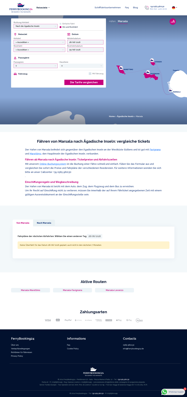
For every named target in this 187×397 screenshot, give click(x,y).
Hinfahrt (17, 38)
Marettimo (35, 153)
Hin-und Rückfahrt (70, 27)
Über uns (15, 345)
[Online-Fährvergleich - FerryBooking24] (21, 7)
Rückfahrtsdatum (75, 46)
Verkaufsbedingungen (20, 349)
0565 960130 (128, 345)
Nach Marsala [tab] (44, 223)
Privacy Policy (17, 356)
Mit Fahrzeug (97, 74)
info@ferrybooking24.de (133, 349)
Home (112, 116)
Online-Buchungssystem (53, 164)
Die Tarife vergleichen (84, 82)
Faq (127, 7)
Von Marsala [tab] (22, 223)
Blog (135, 7)
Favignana (155, 149)
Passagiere (19, 62)
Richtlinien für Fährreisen (21, 352)
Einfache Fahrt (68, 24)
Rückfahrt (18, 46)
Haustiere (64, 62)
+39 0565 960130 (157, 6)
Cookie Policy (73, 349)
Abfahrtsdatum (74, 38)
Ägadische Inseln (125, 116)
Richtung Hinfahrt (21, 22)
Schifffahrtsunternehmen (108, 7)
